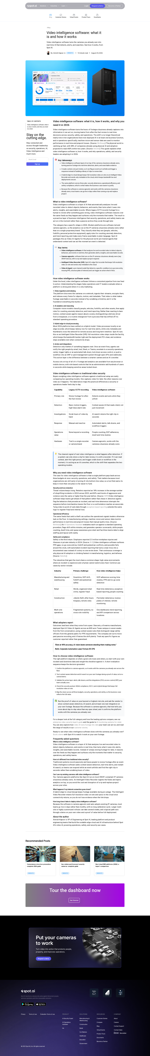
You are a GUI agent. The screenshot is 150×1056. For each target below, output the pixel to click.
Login (86, 6)
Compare (99, 1022)
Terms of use (33, 1014)
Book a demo (58, 734)
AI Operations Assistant (73, 525)
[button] (44, 6)
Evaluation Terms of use (47, 1014)
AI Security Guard (67, 1018)
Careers (116, 1022)
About (116, 1018)
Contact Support (119, 1026)
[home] (32, 6)
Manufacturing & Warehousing (84, 1019)
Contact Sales (118, 1030)
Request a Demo (97, 6)
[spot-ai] (28, 991)
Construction (83, 1024)
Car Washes (83, 1032)
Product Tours (101, 1034)
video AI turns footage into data (86, 725)
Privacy (23, 1014)
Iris (63, 1028)
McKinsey (101, 143)
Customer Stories (102, 1018)
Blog (98, 1026)
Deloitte (96, 149)
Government (83, 1043)
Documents (100, 1037)
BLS (91, 542)
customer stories (81, 728)
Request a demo (43, 959)
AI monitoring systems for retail (109, 722)
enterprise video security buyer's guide (68, 722)
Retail (81, 1028)
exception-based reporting (97, 507)
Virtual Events (101, 1030)
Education (83, 1040)
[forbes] (94, 993)
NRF (106, 496)
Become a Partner (114, 6)
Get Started (74, 900)
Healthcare (83, 1036)
